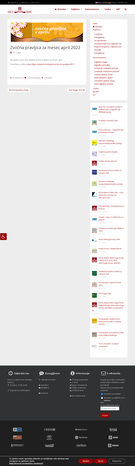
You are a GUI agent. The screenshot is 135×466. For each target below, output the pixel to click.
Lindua (108, 9)
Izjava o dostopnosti (79, 385)
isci (94, 94)
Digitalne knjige (100, 62)
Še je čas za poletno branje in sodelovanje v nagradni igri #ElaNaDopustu (110, 109)
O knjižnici (98, 34)
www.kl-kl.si (24, 3)
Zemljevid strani (78, 390)
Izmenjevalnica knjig (19, 90)
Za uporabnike (100, 40)
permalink (48, 78)
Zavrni (100, 461)
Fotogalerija (99, 37)
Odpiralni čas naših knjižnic (20, 390)
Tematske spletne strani (104, 80)
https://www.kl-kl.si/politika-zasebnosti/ (26, 463)
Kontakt (97, 50)
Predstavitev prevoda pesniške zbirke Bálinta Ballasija (111, 333)
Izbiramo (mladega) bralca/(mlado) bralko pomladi (111, 182)
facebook (44, 393)
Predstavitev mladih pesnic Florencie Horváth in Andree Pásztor (110, 321)
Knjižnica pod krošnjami (108, 152)
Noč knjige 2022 (76, 90)
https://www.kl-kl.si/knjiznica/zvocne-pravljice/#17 (53, 64)
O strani (75, 382)
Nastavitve (116, 461)
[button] (125, 9)
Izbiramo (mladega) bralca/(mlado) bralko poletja (110, 142)
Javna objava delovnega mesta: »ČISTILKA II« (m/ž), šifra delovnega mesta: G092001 (111, 260)
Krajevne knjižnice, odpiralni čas (107, 46)
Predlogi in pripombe (80, 380)
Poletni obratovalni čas (108, 161)
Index (95, 23)
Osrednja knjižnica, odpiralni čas (107, 43)
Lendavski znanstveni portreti (106, 71)
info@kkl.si (45, 388)
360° (118, 9)
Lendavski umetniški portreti (106, 68)
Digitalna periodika (102, 65)
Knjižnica (75, 9)
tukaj (28, 64)
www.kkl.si (14, 3)
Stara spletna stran (78, 396)
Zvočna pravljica (33, 78)
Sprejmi (86, 461)
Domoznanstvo (92, 9)
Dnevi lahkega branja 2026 (109, 239)
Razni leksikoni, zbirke (103, 77)
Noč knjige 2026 (105, 293)
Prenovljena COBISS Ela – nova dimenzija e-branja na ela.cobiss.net (111, 195)
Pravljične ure (18, 78)
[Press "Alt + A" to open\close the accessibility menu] (3, 236)
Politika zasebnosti (79, 388)
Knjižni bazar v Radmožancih (110, 248)
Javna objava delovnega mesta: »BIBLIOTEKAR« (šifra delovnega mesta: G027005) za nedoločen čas (107, 307)
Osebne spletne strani (103, 74)
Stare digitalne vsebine (103, 84)
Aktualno (61, 9)
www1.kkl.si (35, 3)
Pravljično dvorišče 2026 (108, 120)
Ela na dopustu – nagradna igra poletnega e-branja (111, 131)
